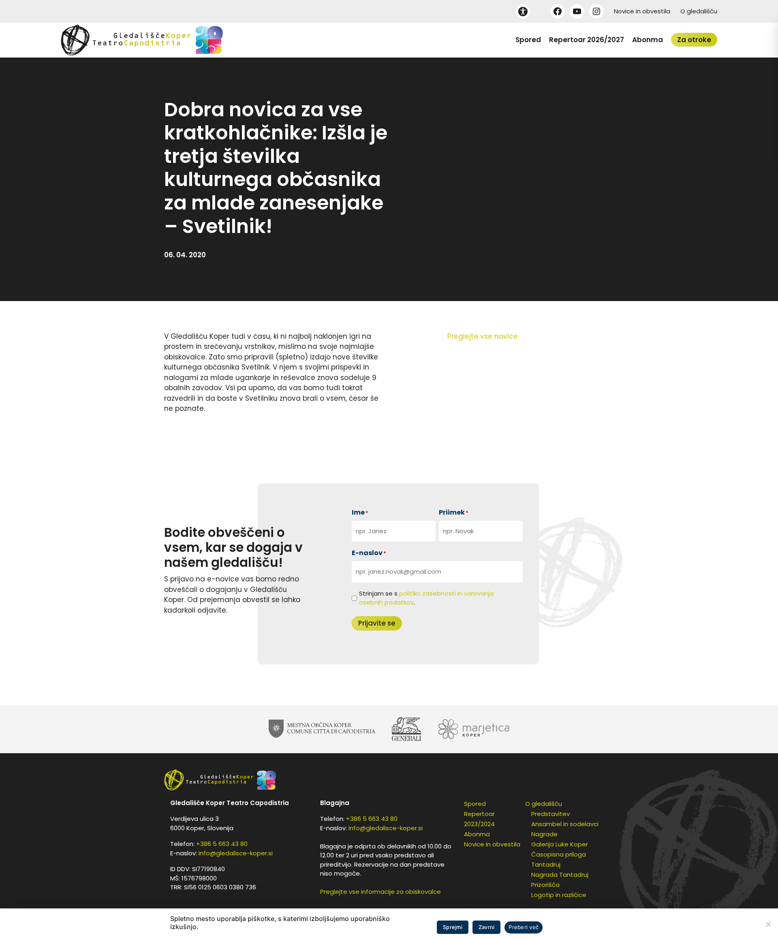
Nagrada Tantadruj (559, 874)
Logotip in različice (558, 895)
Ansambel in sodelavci (564, 824)
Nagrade (544, 834)
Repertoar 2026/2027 (586, 40)
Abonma (647, 40)
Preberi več (524, 927)
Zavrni (487, 927)
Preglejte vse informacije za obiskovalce (380, 891)
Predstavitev (550, 814)
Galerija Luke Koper (559, 844)
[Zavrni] (768, 924)
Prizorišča (545, 884)
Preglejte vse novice (482, 336)
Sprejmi (452, 927)
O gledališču (698, 11)
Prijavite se (376, 623)
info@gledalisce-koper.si (236, 853)
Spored (528, 40)
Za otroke (694, 40)
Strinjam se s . (426, 598)
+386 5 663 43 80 (222, 844)
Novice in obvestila (642, 11)
